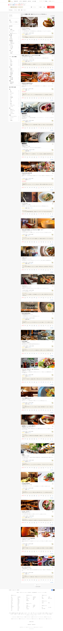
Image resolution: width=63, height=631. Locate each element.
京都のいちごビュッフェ (49, 618)
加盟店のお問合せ (31, 621)
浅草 (18, 610)
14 (53, 103)
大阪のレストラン (44, 595)
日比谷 (12, 600)
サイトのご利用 (44, 592)
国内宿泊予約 (16, 1)
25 (53, 162)
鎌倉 (33, 599)
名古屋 (27, 605)
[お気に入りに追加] (53, 29)
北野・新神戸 (43, 608)
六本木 (12, 599)
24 (53, 72)
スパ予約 (20, 1)
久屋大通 (27, 608)
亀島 (27, 607)
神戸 (42, 607)
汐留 (18, 605)
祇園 (48, 602)
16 (53, 247)
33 (53, 219)
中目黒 (18, 600)
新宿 (18, 598)
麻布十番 (12, 606)
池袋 (11, 605)
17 (53, 358)
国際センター (28, 606)
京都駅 (42, 602)
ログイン (53, 1)
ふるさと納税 (34, 1)
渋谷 (11, 604)
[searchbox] (20, 7)
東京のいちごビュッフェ (35, 618)
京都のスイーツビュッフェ (22, 618)
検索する (50, 7)
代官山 (18, 606)
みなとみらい (28, 598)
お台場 (18, 607)
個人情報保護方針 (34, 592)
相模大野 (27, 600)
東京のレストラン (13, 595)
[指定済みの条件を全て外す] (31, 7)
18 (53, 444)
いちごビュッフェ (28, 618)
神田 (11, 607)
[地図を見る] (53, 33)
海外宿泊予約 (25, 1)
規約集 (17, 592)
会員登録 (50, 1)
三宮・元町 (49, 607)
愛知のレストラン (29, 603)
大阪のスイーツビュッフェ (14, 618)
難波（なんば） (50, 598)
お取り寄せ (29, 1)
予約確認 (46, 1)
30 (53, 415)
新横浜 (34, 598)
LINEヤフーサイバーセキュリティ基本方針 (25, 592)
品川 (11, 610)
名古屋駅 (34, 605)
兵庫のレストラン (44, 605)
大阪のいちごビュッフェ (42, 618)
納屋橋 (34, 606)
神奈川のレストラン (29, 595)
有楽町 (18, 599)
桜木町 (27, 599)
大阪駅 (42, 598)
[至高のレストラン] (24, 113)
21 (53, 556)
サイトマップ (39, 592)
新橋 (18, 604)
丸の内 (12, 598)
